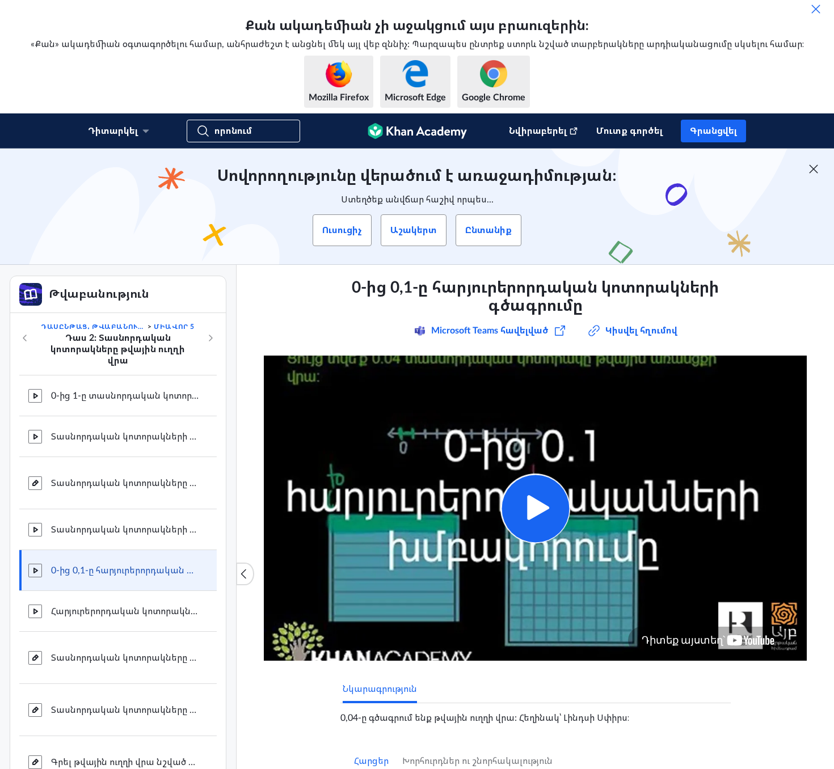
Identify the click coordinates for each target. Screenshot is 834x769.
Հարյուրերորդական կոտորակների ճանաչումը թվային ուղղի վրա (125, 611)
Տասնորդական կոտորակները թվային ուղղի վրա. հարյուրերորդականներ (125, 657)
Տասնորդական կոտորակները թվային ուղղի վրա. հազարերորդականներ (125, 710)
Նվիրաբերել (538, 131)
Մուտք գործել (629, 131)
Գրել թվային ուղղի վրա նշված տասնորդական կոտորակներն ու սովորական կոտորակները (125, 762)
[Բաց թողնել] (816, 9)
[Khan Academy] (417, 131)
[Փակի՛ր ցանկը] (245, 574)
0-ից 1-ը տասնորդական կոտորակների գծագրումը (125, 395)
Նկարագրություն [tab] (380, 689)
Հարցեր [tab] (371, 761)
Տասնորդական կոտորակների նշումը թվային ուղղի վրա (125, 529)
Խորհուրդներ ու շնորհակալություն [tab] (477, 761)
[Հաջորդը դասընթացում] (210, 338)
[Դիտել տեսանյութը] (535, 508)
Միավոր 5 (174, 326)
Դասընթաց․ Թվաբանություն (93, 326)
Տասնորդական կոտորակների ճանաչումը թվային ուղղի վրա (125, 436)
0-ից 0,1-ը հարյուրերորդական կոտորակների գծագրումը (125, 570)
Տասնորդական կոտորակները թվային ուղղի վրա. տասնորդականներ (125, 483)
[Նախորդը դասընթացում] (25, 338)
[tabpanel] (535, 713)
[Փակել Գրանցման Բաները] (813, 169)
